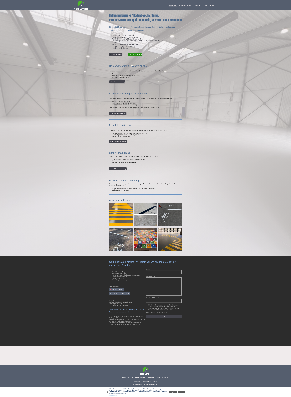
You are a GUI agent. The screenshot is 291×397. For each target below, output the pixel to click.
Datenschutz (147, 381)
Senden (164, 316)
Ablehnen (181, 392)
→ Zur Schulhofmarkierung (118, 169)
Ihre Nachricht (150, 276)
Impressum (137, 381)
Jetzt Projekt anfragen (135, 54)
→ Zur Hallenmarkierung (117, 82)
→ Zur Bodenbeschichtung (118, 113)
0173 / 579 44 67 (116, 54)
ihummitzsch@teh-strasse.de (120, 293)
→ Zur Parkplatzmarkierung (118, 141)
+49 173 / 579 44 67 (117, 289)
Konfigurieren (113, 395)
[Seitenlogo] (81, 5)
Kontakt (155, 381)
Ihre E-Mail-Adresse (152, 298)
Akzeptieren (173, 392)
